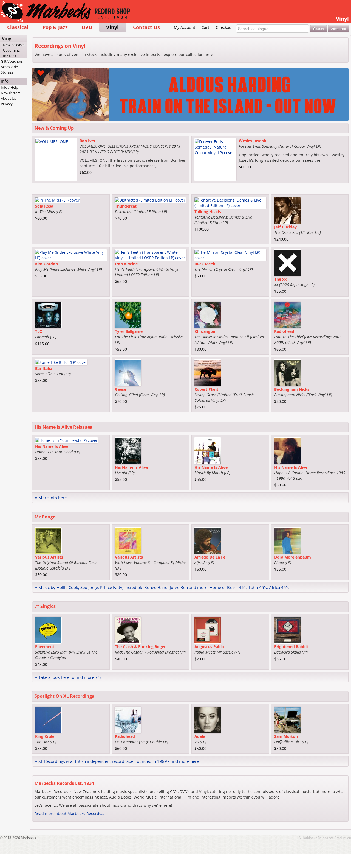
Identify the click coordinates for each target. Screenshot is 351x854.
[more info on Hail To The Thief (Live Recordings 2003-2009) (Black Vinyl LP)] (287, 314)
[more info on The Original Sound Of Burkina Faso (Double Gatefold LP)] (48, 540)
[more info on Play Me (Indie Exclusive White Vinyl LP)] (70, 254)
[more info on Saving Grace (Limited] (207, 372)
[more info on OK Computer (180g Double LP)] (128, 719)
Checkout (224, 27)
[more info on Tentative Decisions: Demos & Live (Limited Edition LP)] (230, 202)
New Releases (14, 44)
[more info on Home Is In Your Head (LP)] (66, 440)
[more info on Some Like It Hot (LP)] (61, 361)
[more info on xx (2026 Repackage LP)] (287, 262)
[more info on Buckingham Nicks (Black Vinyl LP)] (287, 372)
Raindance (326, 837)
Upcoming (11, 50)
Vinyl (112, 27)
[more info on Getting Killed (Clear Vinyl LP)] (128, 372)
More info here (51, 497)
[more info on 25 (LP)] (207, 719)
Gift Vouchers (12, 61)
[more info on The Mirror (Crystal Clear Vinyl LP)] (230, 254)
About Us (8, 98)
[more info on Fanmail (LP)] (48, 314)
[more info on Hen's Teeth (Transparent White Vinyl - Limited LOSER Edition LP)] (150, 254)
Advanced (338, 28)
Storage (7, 72)
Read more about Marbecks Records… (69, 813)
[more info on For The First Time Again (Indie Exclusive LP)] (128, 314)
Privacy (7, 103)
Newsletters (10, 92)
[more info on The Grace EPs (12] (287, 210)
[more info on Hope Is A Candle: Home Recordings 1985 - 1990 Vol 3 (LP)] (287, 450)
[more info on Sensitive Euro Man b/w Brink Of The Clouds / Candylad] (48, 629)
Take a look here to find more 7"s (68, 677)
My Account (184, 27)
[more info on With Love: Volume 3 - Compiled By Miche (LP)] (128, 540)
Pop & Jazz (55, 27)
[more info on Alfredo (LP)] (207, 540)
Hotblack (308, 837)
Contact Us (146, 27)
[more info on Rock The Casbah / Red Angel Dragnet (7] (128, 629)
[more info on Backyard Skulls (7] (287, 629)
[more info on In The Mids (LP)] (57, 199)
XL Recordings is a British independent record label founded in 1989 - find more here (117, 761)
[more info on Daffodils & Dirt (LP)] (287, 719)
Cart (205, 27)
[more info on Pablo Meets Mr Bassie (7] (207, 629)
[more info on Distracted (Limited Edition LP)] (150, 199)
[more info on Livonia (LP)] (128, 450)
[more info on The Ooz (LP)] (48, 719)
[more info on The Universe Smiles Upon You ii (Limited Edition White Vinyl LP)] (207, 314)
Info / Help (9, 87)
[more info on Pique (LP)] (287, 540)
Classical (18, 27)
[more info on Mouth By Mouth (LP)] (207, 450)
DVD (87, 27)
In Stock (9, 55)
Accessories (10, 66)
